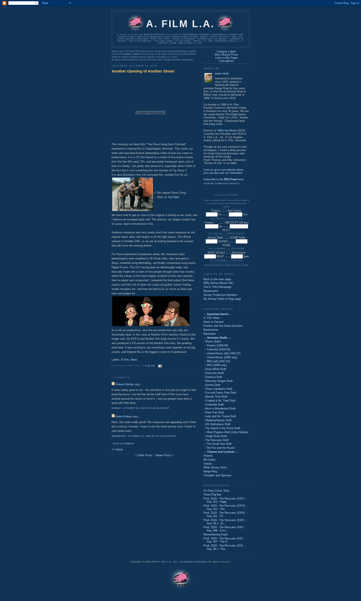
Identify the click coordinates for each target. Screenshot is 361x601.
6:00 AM (150, 366)
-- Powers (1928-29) (215, 345)
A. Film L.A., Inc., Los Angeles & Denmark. (183, 561)
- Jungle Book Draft (215, 436)
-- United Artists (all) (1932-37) (221, 353)
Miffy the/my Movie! (215, 283)
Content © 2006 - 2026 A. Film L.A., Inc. (180, 43)
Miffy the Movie (227, 130)
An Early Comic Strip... (217, 490)
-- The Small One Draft (217, 443)
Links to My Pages (226, 57)
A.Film (125, 359)
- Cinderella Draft (213, 404)
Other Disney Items (215, 467)
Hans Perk (222, 73)
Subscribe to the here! (223, 179)
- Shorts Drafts (212, 341)
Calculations (226, 60)
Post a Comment (124, 443)
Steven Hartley (125, 384)
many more (215, 124)
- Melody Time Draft (215, 396)
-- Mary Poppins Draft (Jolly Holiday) (225, 432)
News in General (213, 321)
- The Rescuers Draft (216, 440)
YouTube (173, 197)
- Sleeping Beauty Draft (217, 420)
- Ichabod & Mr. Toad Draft (219, 400)
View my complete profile (221, 183)
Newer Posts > (165, 455)
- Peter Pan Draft (213, 412)
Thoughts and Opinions (217, 475)
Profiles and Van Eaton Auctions (223, 325)
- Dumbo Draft (211, 384)
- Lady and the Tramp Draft (219, 416)
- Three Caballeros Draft (217, 388)
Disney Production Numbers (220, 294)
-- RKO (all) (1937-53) (216, 361)
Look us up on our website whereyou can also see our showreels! (223, 171)
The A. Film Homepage (217, 286)
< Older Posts (143, 455)
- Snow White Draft (214, 369)
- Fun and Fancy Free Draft (219, 392)
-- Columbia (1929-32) (216, 349)
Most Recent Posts (226, 54)
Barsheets (209, 333)
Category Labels (131, 54)
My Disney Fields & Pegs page (222, 298)
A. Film (234, 104)
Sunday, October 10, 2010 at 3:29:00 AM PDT (140, 408)
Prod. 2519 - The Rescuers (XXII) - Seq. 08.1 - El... (225, 521)
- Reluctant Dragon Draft (218, 380)
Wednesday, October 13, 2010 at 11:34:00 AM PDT (144, 436)
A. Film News (211, 317)
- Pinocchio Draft (213, 373)
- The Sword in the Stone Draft (221, 428)
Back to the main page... (218, 279)
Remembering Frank (215, 534)
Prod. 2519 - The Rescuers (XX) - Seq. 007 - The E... (224, 540)
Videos (207, 463)
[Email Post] (159, 365)
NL (231, 283)
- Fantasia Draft (212, 377)
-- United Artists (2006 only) (220, 357)
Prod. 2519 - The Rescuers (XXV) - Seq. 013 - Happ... (225, 500)
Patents (208, 455)
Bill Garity (209, 459)
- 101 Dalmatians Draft (217, 424)
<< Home (117, 449)
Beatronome (210, 290)
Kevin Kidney (124, 416)
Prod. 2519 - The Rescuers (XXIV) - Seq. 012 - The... (225, 507)
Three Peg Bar (212, 494)
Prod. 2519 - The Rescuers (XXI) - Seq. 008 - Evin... (224, 529)
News (134, 359)
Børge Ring (210, 471)
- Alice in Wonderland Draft (219, 408)
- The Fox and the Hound (218, 447)
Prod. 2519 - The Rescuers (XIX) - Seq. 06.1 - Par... (224, 547)
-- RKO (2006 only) (215, 365)
